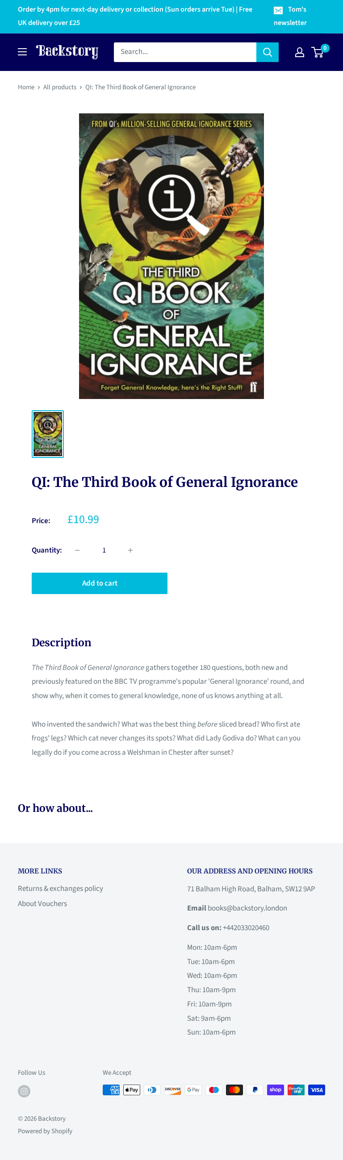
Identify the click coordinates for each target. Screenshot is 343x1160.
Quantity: (47, 550)
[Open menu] (22, 51)
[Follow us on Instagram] (24, 1091)
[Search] (267, 52)
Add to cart (99, 583)
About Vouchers (42, 903)
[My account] (299, 52)
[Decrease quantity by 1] (77, 550)
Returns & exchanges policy (60, 888)
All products (59, 87)
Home (26, 87)
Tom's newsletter (290, 16)
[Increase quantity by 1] (130, 550)
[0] (317, 52)
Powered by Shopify (45, 1131)
